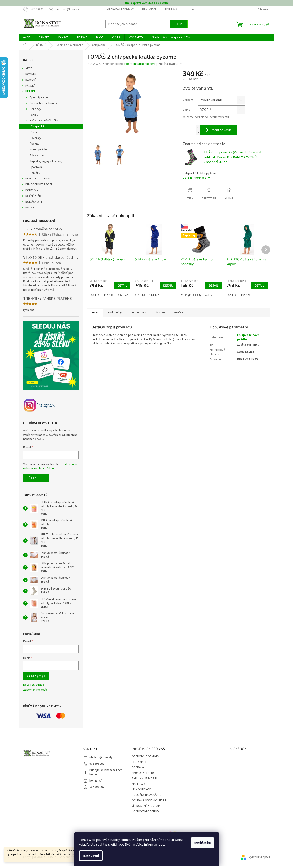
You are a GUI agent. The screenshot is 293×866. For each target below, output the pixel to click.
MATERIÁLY (139, 784)
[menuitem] (26, 37)
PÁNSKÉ (30, 86)
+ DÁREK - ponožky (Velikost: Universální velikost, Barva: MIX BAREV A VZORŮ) (234, 157)
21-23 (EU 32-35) (191, 295)
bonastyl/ (95, 781)
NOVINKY (30, 74)
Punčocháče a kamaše (44, 103)
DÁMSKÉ (30, 80)
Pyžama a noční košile (44, 120)
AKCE (28, 68)
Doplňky (35, 173)
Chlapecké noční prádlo (248, 337)
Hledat (179, 24)
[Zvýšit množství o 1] (198, 127)
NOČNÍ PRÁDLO (34, 196)
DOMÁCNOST (34, 202)
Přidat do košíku (221, 130)
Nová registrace (33, 685)
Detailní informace (194, 178)
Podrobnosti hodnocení (139, 64)
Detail (122, 285)
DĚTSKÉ (30, 91)
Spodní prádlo (39, 97)
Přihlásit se (36, 478)
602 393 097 (96, 764)
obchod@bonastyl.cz (103, 757)
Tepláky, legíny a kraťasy (46, 161)
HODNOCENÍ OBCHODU (146, 811)
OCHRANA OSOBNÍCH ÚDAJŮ (150, 800)
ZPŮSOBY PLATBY (143, 773)
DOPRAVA (171, 9)
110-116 (94, 295)
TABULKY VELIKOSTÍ (144, 778)
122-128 (109, 295)
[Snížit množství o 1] (198, 132)
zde (161, 844)
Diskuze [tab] (160, 312)
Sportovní (36, 167)
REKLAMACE (149, 9)
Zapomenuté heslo (35, 690)
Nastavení (91, 855)
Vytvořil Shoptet (259, 857)
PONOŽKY (31, 190)
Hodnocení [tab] (139, 312)
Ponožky (35, 109)
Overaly (36, 138)
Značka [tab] (178, 312)
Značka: (171, 64)
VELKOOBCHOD (141, 789)
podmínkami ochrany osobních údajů (50, 466)
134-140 (123, 295)
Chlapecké (37, 126)
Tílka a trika (37, 155)
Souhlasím (202, 842)
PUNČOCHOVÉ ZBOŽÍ (38, 184)
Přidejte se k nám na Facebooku (106, 772)
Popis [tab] (95, 312)
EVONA (29, 207)
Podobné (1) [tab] (115, 312)
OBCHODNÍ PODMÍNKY (120, 9)
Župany (34, 144)
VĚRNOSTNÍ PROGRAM (146, 806)
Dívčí (34, 132)
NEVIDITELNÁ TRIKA (37, 178)
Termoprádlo (38, 149)
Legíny (34, 115)
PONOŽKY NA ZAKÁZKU (146, 795)
